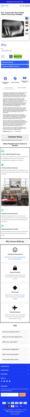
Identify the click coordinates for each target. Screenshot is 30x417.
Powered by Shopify (15, 414)
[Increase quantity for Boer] (11, 56)
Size (2, 48)
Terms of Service (18, 409)
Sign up (22, 394)
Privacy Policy (10, 409)
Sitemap (25, 409)
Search (4, 409)
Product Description (9, 87)
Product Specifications (21, 87)
